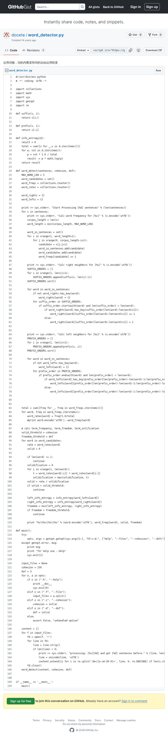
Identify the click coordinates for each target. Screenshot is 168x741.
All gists (94, 7)
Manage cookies (126, 720)
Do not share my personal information (84, 723)
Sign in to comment (134, 701)
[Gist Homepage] (20, 6)
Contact (108, 720)
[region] (84, 381)
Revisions (35, 50)
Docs (98, 720)
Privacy (47, 720)
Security (60, 720)
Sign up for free (20, 701)
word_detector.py (46, 35)
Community (85, 720)
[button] (130, 50)
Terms (36, 720)
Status (71, 720)
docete (18, 35)
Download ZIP (154, 50)
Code (13, 50)
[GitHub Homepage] (71, 730)
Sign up (152, 7)
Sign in (135, 7)
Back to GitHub (113, 7)
